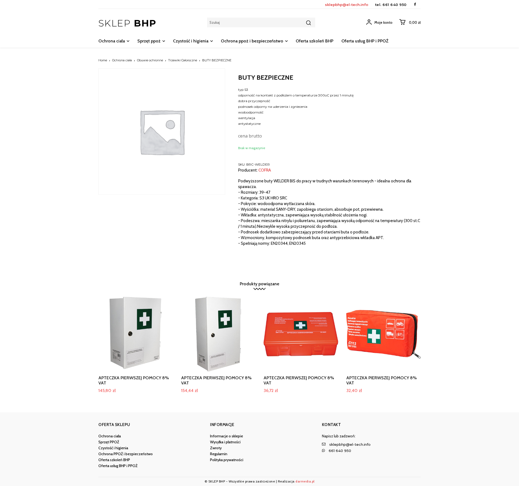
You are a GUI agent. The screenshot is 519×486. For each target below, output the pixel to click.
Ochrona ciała (122, 60)
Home (102, 60)
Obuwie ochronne (150, 60)
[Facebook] (415, 4)
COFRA (264, 170)
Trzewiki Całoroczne (182, 60)
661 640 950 (394, 4)
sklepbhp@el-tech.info (346, 4)
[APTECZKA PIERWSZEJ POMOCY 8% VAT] (135, 334)
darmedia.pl (305, 481)
